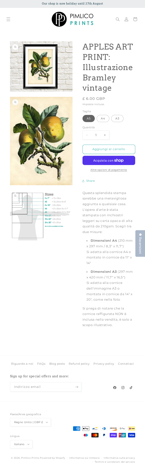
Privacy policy (103, 363)
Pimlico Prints (30, 458)
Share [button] (90, 181)
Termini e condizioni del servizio (115, 462)
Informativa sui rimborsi (84, 458)
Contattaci (126, 363)
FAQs (41, 363)
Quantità (89, 127)
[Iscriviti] (76, 386)
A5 (89, 118)
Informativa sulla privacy (119, 458)
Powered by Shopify (52, 458)
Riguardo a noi (22, 363)
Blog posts (57, 363)
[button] (8, 19)
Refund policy (79, 363)
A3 (117, 118)
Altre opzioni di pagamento (108, 169)
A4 (103, 118)
